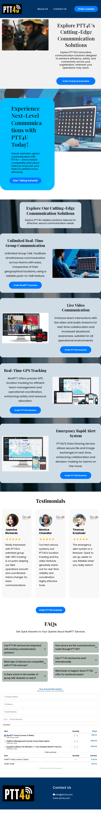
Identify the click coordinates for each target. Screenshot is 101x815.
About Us (42, 9)
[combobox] (6, 719)
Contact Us (60, 9)
